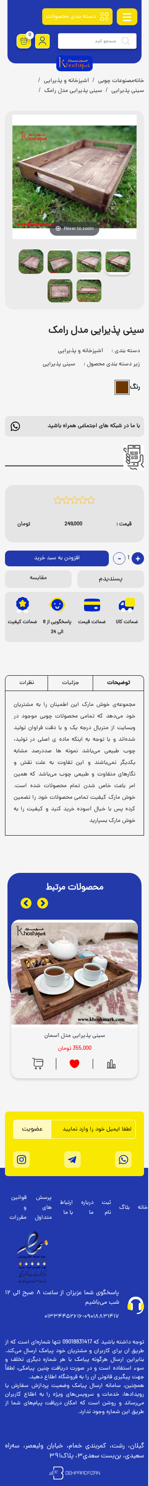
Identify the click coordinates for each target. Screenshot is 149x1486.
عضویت (32, 1129)
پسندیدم (111, 579)
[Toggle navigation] (127, 16)
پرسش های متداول (43, 1208)
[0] (24, 41)
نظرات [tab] (26, 683)
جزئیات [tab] (70, 683)
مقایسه (38, 578)
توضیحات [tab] (118, 683)
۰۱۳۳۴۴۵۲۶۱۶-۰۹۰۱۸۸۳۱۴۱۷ (81, 1316)
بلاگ (124, 1207)
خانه (143, 1207)
